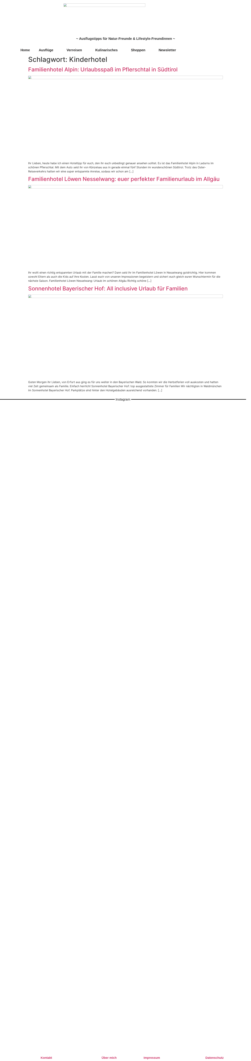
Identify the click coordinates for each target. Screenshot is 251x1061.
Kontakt (46, 1057)
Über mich (109, 1057)
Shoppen (138, 50)
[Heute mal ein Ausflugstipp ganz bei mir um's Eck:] (215, 587)
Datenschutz (214, 1057)
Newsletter (167, 50)
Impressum (152, 1057)
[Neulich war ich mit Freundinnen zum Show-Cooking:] (36, 729)
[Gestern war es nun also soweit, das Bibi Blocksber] (87, 622)
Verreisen (74, 50)
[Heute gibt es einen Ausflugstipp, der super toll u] (189, 579)
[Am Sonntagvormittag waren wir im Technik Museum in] (62, 571)
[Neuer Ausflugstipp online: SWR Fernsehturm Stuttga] (11, 682)
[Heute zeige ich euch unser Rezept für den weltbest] (240, 591)
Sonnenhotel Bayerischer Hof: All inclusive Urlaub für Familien (108, 288)
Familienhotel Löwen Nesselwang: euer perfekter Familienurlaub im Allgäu (124, 179)
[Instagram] (226, 50)
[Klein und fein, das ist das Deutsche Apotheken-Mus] (138, 589)
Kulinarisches (106, 50)
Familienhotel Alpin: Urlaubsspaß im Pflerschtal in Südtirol (103, 69)
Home (25, 50)
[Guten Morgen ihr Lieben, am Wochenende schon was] (113, 598)
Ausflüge (46, 50)
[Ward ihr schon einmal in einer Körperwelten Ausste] (164, 581)
